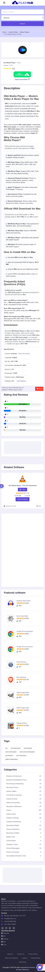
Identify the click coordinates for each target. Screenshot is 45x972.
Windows (6, 933)
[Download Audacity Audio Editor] (11, 603)
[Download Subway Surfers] (11, 725)
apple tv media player (11, 759)
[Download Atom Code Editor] (11, 618)
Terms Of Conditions (11, 958)
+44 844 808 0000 (10, 921)
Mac (4, 942)
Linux (5, 944)
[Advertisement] (22, 447)
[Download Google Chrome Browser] (11, 634)
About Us (10, 954)
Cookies (24, 958)
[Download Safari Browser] (11, 664)
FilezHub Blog (35, 958)
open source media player (27, 752)
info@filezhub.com (10, 918)
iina (6, 748)
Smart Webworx (23, 969)
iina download (28, 748)
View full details (22, 499)
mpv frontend (9, 755)
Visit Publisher (21, 381)
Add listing (22, 962)
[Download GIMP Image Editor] (11, 695)
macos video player (11, 752)
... (37, 910)
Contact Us (20, 954)
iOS (4, 936)
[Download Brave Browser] (11, 680)
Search (22, 23)
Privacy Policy (33, 954)
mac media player (21, 755)
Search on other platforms (21, 79)
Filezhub (31, 967)
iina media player (16, 748)
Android (5, 939)
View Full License (24, 353)
